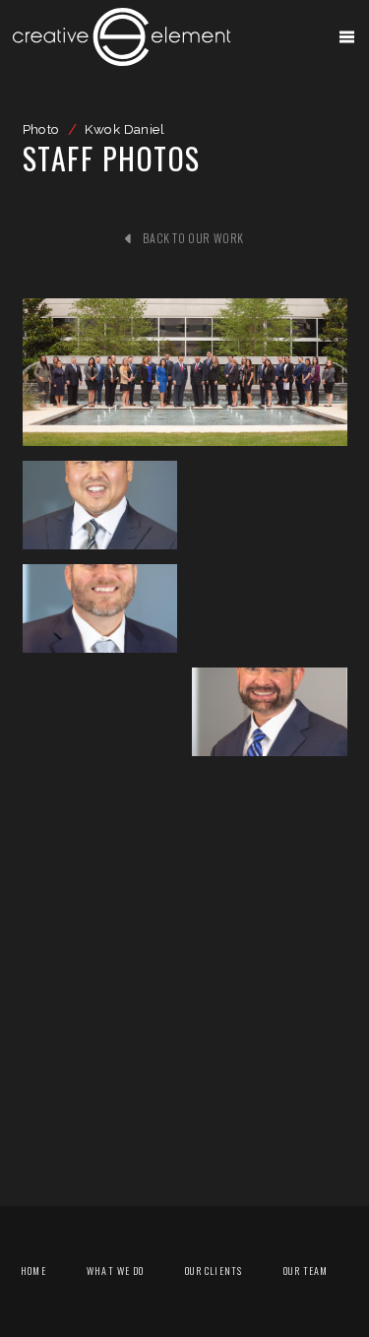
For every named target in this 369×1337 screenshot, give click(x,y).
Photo (41, 129)
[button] (347, 37)
